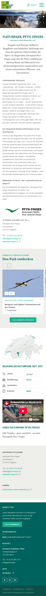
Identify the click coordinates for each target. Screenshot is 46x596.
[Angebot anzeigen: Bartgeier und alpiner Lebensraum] (23, 283)
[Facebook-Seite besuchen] (4, 580)
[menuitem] (32, 5)
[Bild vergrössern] (23, 212)
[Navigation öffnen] (41, 5)
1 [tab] (43, 16)
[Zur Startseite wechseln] (7, 5)
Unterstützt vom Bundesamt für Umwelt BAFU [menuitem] (18, 592)
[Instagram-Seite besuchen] (10, 580)
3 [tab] (43, 22)
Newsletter (8, 507)
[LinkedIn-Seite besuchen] (15, 580)
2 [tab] (43, 19)
